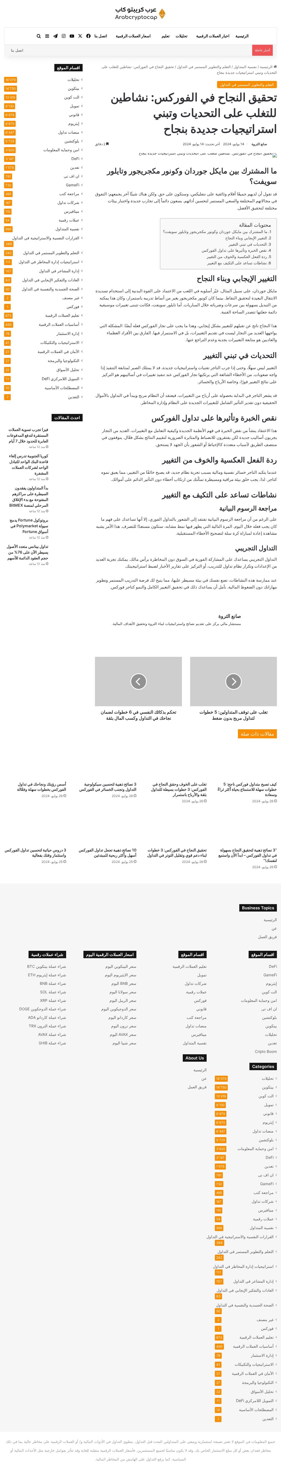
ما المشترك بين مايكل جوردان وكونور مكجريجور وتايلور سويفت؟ (215, 231)
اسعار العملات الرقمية (133, 35)
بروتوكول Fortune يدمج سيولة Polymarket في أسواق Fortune (29, 526)
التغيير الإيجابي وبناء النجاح (246, 238)
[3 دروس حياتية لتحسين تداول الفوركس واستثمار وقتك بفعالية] (35, 826)
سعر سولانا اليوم (122, 992)
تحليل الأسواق (68, 369)
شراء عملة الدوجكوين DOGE (42, 1009)
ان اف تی (71, 176)
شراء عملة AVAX (52, 1034)
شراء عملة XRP (53, 1000)
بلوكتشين (71, 141)
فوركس (73, 306)
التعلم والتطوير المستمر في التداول (204, 67)
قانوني (74, 115)
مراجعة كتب (69, 194)
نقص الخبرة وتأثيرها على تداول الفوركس (234, 250)
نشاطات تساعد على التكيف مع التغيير (237, 263)
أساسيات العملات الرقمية (59, 324)
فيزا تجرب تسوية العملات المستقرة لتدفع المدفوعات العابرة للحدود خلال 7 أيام (27, 435)
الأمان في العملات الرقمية (58, 351)
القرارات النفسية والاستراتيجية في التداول (45, 238)
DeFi (75, 158)
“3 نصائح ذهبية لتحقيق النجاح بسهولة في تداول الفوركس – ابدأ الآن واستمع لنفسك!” (247, 855)
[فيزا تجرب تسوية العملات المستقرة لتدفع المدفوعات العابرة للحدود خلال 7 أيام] (67, 437)
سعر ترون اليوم (123, 1026)
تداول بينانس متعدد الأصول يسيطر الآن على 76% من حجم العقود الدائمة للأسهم (27, 552)
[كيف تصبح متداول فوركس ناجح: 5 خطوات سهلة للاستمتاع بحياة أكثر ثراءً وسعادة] (246, 761)
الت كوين (71, 97)
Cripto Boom (266, 1051)
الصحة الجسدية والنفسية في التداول (50, 289)
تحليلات (181, 35)
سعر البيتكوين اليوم (120, 966)
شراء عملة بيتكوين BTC (46, 966)
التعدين (73, 396)
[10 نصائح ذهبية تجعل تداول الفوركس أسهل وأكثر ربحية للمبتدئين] (105, 826)
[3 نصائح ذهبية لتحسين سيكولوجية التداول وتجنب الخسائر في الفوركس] (105, 761)
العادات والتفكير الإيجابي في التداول (50, 279)
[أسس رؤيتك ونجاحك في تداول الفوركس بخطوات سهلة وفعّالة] (35, 761)
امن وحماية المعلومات (61, 150)
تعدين (74, 167)
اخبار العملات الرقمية (212, 35)
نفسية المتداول (245, 67)
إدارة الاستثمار (68, 333)
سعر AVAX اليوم (123, 1034)
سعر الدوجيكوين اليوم (118, 1009)
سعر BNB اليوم (123, 983)
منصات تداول (68, 132)
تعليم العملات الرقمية (62, 315)
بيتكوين (73, 88)
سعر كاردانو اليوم (122, 1017)
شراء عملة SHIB (52, 1043)
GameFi (72, 185)
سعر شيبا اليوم (124, 1043)
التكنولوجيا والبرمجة (63, 360)
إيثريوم (73, 123)
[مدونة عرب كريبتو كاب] (140, 13)
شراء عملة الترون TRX (47, 1026)
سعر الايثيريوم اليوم (120, 975)
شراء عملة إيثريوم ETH (47, 975)
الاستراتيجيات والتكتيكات (59, 342)
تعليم (166, 35)
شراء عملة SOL (53, 992)
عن (274, 928)
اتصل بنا (100, 35)
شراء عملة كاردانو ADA (47, 1017)
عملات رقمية (69, 220)
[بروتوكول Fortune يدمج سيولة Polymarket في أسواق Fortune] (67, 527)
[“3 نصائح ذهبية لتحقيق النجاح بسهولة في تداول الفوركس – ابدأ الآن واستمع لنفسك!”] (246, 826)
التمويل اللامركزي (60, 378)
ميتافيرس (71, 211)
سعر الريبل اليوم (122, 1000)
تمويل (74, 106)
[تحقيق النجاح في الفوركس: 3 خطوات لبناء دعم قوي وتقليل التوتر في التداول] (176, 826)
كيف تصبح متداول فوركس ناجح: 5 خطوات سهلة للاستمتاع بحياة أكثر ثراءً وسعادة (247, 789)
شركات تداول (68, 202)
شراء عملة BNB (53, 983)
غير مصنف (70, 298)
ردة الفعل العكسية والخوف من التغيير (237, 256)
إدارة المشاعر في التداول (59, 270)
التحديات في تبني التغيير (248, 244)
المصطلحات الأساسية (62, 387)
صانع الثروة (259, 144)
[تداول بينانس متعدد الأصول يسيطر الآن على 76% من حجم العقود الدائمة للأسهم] (67, 554)
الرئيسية (242, 35)
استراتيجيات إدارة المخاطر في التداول (49, 261)
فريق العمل (267, 937)
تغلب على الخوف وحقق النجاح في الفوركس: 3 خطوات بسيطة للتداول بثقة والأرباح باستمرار (179, 789)
